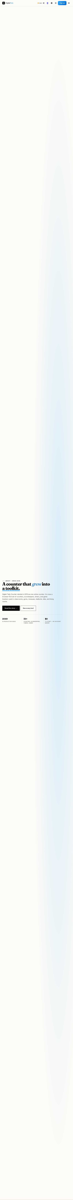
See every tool (28, 608)
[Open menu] (69, 3)
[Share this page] (43, 3)
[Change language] (51, 3)
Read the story (11, 608)
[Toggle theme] (56, 3)
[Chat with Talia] (47, 3)
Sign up (62, 3)
